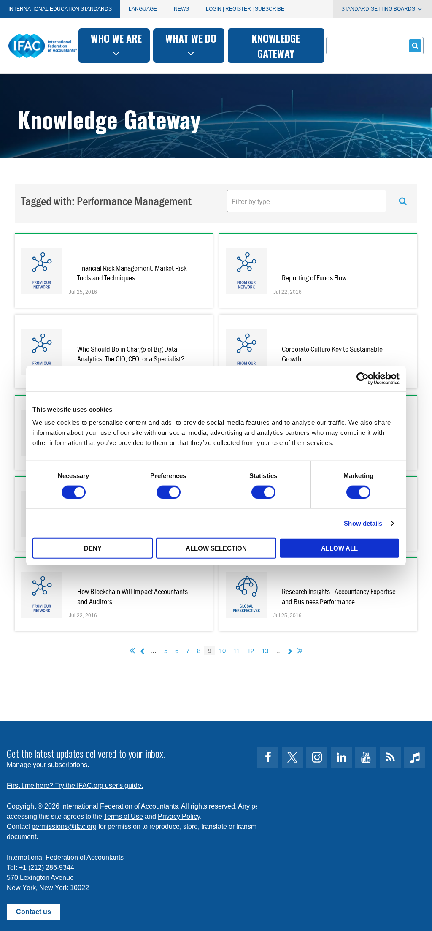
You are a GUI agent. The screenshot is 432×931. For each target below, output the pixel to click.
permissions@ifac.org (64, 826)
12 (250, 650)
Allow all (339, 548)
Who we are (116, 38)
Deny (93, 548)
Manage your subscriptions (47, 764)
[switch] (169, 492)
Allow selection (216, 548)
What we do (190, 38)
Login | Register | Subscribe (245, 9)
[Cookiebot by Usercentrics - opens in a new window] (363, 378)
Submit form (415, 45)
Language (143, 9)
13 (265, 650)
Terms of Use (123, 816)
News (181, 9)
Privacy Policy (179, 816)
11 (236, 650)
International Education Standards (60, 9)
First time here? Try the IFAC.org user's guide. (75, 785)
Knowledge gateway (276, 45)
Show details (363, 523)
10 (222, 650)
